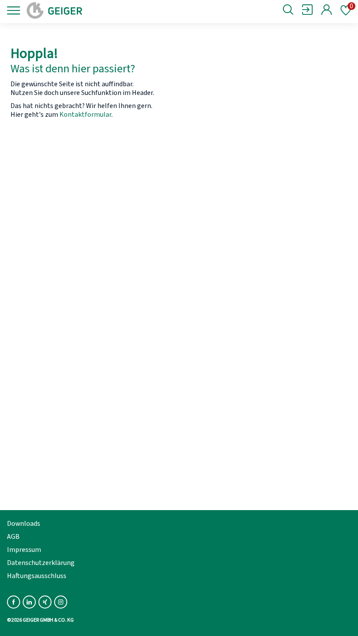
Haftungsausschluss (36, 576)
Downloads (23, 523)
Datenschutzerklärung (41, 563)
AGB (13, 536)
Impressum (24, 550)
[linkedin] (29, 602)
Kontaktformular (85, 114)
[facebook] (13, 602)
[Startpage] (84, 10)
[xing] (45, 602)
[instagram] (60, 602)
